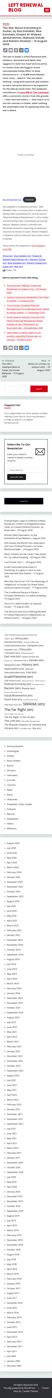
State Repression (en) (13, 705)
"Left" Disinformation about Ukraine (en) (20, 635)
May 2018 (12, 1264)
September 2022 (15, 1070)
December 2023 (15, 998)
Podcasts (11, 809)
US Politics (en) (25, 728)
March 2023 (13, 1041)
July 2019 (11, 1220)
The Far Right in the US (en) (19, 717)
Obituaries (12, 799)
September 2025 (15, 896)
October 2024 (13, 949)
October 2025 (13, 891)
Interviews (12, 775)
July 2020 (11, 1177)
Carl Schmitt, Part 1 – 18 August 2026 (22, 562)
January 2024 (13, 993)
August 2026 (13, 843)
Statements (12, 818)
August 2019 (13, 1215)
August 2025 (13, 901)
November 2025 (15, 886)
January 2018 (13, 1283)
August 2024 (13, 959)
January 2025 (13, 935)
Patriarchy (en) (40, 681)
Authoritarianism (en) (15, 645)
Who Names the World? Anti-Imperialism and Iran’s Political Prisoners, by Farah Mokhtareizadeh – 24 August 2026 (24, 546)
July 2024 (11, 964)
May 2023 (12, 1031)
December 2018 (15, 1240)
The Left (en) (12, 721)
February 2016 (14, 1317)
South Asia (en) (13, 699)
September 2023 (15, 1012)
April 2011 (12, 1351)
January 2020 (13, 1191)
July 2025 (11, 906)
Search (39, 389)
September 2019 (15, 1211)
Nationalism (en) (28, 681)
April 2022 (12, 1094)
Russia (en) (28, 688)
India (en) (29, 669)
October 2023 (13, 1007)
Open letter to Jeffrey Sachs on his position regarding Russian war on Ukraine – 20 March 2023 (24, 336)
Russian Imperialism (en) (13, 692)
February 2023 (14, 1046)
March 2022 (13, 1099)
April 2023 (12, 1036)
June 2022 (12, 1085)
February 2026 (14, 872)
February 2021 (14, 1152)
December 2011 (15, 1346)
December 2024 (15, 940)
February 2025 (14, 930)
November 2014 (15, 1332)
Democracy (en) (27, 653)
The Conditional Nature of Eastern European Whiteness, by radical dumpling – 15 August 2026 (25, 595)
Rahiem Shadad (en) (37, 263)
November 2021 (15, 1119)
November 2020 (15, 1162)
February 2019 (14, 1235)
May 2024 (12, 973)
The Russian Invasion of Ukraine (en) (25, 724)
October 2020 (13, 1167)
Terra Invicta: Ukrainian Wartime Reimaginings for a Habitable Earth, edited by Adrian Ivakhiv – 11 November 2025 (28, 309)
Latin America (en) (12, 680)
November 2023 (15, 1003)
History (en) (30, 664)
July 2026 (11, 848)
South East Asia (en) (30, 700)
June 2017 (12, 1298)
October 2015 (13, 1322)
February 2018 (14, 1278)
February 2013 (14, 1341)
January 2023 (13, 1051)
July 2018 (11, 1259)
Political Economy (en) (17, 684)
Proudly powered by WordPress (20, 1388)
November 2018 (15, 1244)
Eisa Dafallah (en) (22, 255)
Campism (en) (35, 645)
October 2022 (13, 1065)
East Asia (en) (12, 656)
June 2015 (12, 1327)
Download (29, 199)
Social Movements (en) (18, 695)
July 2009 (11, 1356)
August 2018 (13, 1254)
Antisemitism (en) (13, 641)
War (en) (18, 266)
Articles (6, 23)
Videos (10, 823)
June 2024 (12, 969)
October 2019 (13, 1206)
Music (10, 794)
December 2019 (15, 1196)
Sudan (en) (8, 266)
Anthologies (13, 751)
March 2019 (13, 1230)
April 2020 (12, 1186)
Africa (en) (8, 255)
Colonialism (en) (12, 652)
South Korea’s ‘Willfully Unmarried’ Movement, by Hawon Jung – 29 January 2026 (27, 289)
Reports (11, 814)
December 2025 (15, 882)
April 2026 (12, 862)
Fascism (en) (8, 661)
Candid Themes (30, 1391)
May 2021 (12, 1138)
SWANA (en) (34, 704)
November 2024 (15, 944)
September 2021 (15, 1123)
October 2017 (13, 1288)
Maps (10, 789)
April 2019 (12, 1225)
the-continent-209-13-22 (12, 199)
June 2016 (12, 1307)
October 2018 (13, 1249)
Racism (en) (12, 688)
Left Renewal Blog (25, 7)
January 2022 (13, 1109)
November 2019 (15, 1201)
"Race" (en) (9, 638)
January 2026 (13, 877)
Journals (11, 780)
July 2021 (11, 1128)
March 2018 (13, 1273)
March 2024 (13, 983)
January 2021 (13, 1157)
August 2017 (13, 1293)
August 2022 (13, 1075)
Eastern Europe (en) (30, 656)
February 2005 (14, 1365)
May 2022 (12, 1090)
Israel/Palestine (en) (18, 676)
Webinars (12, 828)
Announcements (15, 746)
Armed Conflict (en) (31, 642)
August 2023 (13, 1017)
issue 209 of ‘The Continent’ (34, 92)
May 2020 (12, 1181)
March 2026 (13, 867)
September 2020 (15, 1172)
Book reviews (13, 760)
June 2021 (12, 1133)
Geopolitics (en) (12, 664)
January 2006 (13, 1361)
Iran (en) (31, 672)
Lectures (11, 784)
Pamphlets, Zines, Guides (19, 804)
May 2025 (12, 915)
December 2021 (15, 1114)
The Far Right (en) (18, 709)
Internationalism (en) (14, 672)
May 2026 (12, 857)
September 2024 (15, 954)
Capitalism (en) (10, 649)
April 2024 (12, 978)
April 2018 (12, 1269)
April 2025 (12, 920)
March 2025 (13, 925)
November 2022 (15, 1061)
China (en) (25, 649)
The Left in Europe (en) (30, 721)
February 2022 (14, 1104)
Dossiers (11, 770)
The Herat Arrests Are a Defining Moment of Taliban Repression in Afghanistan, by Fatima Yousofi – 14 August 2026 (25, 614)
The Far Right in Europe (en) (14, 714)
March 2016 (13, 1312)
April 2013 (12, 1336)
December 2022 (15, 1056)
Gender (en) (36, 660)
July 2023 (11, 1022)
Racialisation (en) (38, 684)
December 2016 (15, 1302)
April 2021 (12, 1143)
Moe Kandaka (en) (17, 263)
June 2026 (12, 852)
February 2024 (14, 988)
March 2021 (13, 1148)
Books (10, 765)
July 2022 (11, 1080)
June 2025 (12, 910)
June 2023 (12, 1027)
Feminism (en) (21, 660)
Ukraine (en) (11, 728)
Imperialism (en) (14, 668)
